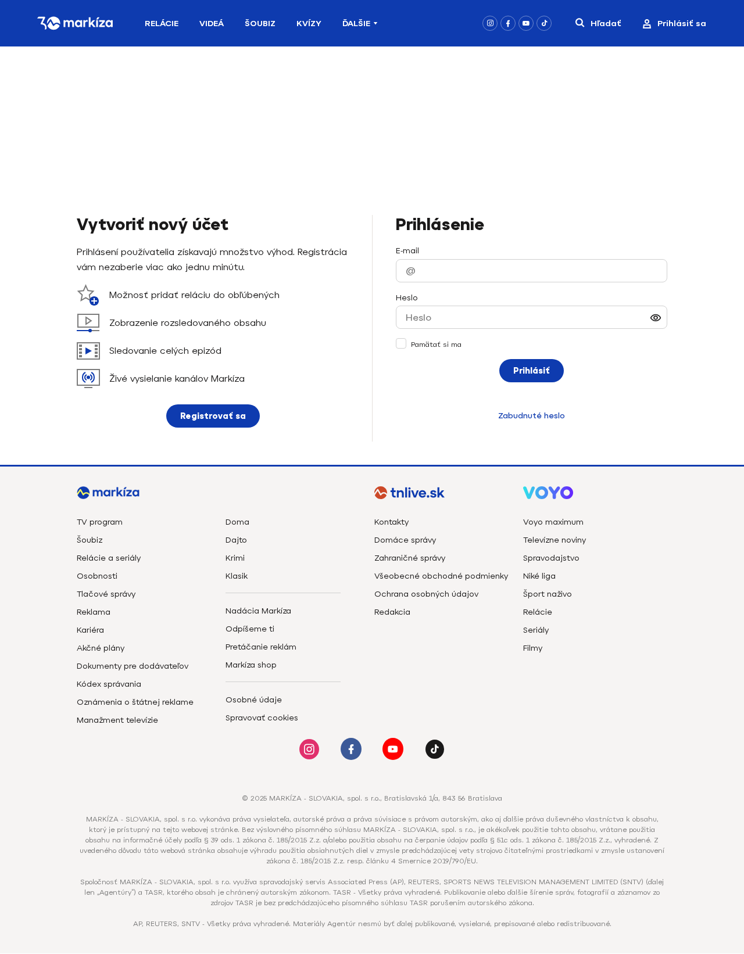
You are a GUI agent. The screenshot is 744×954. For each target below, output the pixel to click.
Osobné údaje (254, 700)
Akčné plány (100, 648)
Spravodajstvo (551, 558)
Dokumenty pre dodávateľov (132, 666)
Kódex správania (109, 684)
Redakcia (392, 612)
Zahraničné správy (409, 558)
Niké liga (539, 576)
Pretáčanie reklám (261, 647)
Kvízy (308, 23)
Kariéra (90, 630)
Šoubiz (260, 23)
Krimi (235, 558)
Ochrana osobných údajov (426, 594)
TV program (100, 522)
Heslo (407, 298)
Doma (237, 522)
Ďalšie (356, 23)
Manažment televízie (117, 720)
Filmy (532, 648)
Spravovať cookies (262, 718)
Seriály (536, 630)
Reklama (93, 612)
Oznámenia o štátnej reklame (135, 702)
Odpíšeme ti (250, 629)
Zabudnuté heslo (531, 416)
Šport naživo (547, 594)
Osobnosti (97, 576)
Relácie (161, 23)
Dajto (236, 540)
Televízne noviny (554, 540)
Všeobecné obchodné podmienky (441, 576)
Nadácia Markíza (258, 611)
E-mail (407, 251)
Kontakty (391, 522)
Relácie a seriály (109, 558)
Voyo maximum (553, 522)
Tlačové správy (106, 594)
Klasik (237, 576)
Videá (211, 23)
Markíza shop (251, 665)
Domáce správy (405, 540)
